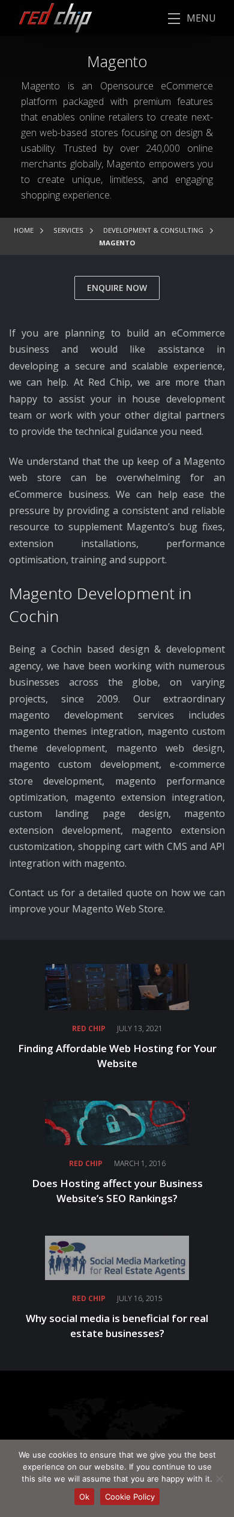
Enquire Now (117, 287)
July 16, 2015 (140, 1298)
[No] (219, 1479)
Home (24, 230)
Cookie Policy (130, 1496)
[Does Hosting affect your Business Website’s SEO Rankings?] (117, 1122)
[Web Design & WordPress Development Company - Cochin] (46, 17)
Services (68, 230)
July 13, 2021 (140, 1028)
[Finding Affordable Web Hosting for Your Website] (117, 986)
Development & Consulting (153, 230)
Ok (84, 1496)
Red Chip (89, 1028)
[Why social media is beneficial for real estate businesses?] (117, 1257)
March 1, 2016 (140, 1163)
